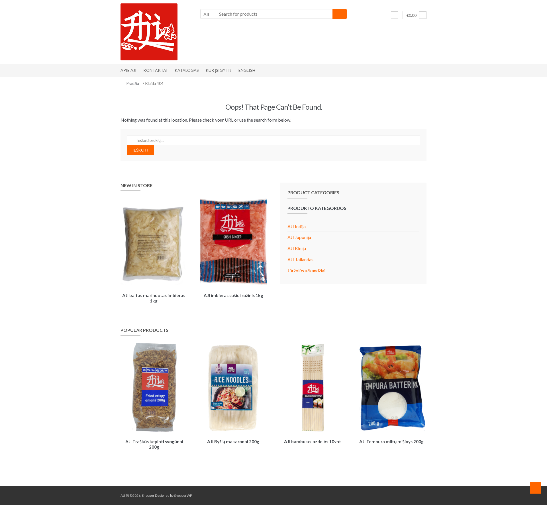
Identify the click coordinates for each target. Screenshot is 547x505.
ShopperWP (183, 495)
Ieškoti (140, 150)
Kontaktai (155, 70)
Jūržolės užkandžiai (306, 270)
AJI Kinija (296, 248)
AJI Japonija (299, 237)
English (246, 70)
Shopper (148, 495)
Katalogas (187, 70)
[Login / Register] (394, 15)
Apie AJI (128, 70)
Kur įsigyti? (218, 70)
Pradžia (132, 83)
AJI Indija (296, 226)
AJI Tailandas (300, 259)
